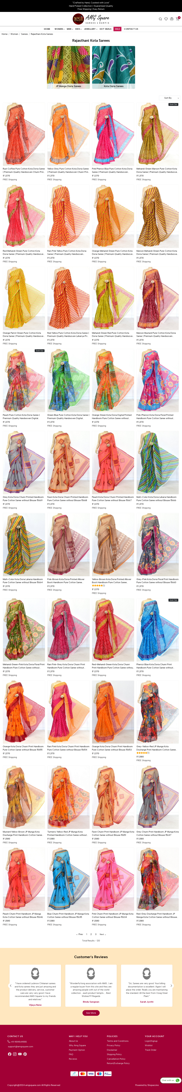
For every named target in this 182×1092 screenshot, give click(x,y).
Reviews (73, 1059)
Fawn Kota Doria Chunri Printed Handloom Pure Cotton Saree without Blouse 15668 (67, 499)
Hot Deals (105, 29)
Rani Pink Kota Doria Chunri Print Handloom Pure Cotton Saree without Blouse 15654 (68, 748)
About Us (73, 1041)
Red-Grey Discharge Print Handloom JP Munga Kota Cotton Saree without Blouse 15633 (156, 916)
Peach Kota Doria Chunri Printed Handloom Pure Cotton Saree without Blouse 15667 (113, 499)
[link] (160, 19)
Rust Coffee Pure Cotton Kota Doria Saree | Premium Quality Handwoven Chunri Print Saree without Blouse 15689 (24, 170)
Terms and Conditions (118, 1041)
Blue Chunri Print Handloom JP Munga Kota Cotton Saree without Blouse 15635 (68, 915)
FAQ (71, 1054)
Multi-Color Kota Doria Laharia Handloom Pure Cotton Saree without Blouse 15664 (23, 581)
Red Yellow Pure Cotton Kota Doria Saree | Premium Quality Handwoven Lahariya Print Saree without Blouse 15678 (68, 335)
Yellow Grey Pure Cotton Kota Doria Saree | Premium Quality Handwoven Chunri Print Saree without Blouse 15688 (68, 170)
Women (59, 29)
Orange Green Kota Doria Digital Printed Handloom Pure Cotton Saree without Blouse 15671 (112, 417)
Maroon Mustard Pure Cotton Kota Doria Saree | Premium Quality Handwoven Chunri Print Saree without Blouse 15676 (156, 335)
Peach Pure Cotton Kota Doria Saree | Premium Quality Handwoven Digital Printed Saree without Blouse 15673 (21, 417)
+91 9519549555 (18, 1042)
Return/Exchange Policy (118, 1063)
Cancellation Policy (116, 1059)
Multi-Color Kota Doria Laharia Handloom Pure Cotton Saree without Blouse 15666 (156, 499)
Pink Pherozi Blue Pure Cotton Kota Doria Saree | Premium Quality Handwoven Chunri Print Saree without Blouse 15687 (112, 170)
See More (91, 1013)
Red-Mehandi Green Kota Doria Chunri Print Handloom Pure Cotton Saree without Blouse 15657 (113, 666)
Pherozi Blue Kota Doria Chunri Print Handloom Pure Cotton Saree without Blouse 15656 (154, 666)
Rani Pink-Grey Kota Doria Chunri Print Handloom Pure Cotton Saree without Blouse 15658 (66, 666)
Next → (103, 934)
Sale (117, 29)
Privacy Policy (113, 1045)
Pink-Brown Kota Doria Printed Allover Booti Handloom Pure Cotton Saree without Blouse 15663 (65, 581)
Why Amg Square (77, 1045)
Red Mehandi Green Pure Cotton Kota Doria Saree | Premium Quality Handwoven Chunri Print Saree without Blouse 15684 (24, 253)
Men (69, 29)
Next (171, 985)
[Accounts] (172, 19)
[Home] (91, 19)
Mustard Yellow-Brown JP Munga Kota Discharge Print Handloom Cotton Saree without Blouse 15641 (22, 834)
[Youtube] (20, 1054)
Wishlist (149, 1045)
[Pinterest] (25, 1054)
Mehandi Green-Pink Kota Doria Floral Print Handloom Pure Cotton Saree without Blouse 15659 (24, 666)
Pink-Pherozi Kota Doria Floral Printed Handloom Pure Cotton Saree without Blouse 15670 (154, 417)
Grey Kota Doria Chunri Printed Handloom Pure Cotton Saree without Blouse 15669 (23, 499)
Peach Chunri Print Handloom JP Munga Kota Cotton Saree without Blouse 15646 (23, 915)
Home (47, 29)
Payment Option (77, 1050)
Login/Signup (151, 1041)
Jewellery (90, 29)
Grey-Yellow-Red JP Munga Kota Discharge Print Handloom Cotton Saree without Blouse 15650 (156, 748)
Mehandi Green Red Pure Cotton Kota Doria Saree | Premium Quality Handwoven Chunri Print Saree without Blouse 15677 (113, 335)
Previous (10, 985)
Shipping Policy (114, 1054)
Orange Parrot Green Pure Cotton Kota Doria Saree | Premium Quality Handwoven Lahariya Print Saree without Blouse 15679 (24, 335)
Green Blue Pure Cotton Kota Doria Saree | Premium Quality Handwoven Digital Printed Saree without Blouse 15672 (68, 417)
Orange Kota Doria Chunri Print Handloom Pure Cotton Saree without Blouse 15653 (112, 748)
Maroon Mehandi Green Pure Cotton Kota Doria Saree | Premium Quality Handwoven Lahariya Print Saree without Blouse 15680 (157, 253)
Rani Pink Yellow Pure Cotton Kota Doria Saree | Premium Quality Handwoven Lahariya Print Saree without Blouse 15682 (67, 253)
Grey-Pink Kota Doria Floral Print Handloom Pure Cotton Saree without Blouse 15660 (157, 581)
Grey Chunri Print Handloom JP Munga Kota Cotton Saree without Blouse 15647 (157, 833)
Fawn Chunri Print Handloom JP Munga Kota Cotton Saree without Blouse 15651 (113, 833)
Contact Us (131, 29)
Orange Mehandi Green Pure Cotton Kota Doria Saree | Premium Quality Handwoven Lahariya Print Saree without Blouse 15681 (113, 253)
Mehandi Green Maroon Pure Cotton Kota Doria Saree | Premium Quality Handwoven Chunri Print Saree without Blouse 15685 (157, 170)
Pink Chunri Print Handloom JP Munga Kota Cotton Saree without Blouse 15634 (112, 915)
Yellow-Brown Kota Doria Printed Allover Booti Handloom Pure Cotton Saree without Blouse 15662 (111, 581)
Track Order (150, 1050)
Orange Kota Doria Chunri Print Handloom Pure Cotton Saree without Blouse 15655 (23, 748)
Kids (77, 29)
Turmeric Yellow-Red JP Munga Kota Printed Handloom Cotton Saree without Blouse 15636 (67, 834)
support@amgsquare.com (20, 1046)
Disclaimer (112, 1050)
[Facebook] (9, 1054)
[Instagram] (15, 1054)
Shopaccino (153, 1085)
